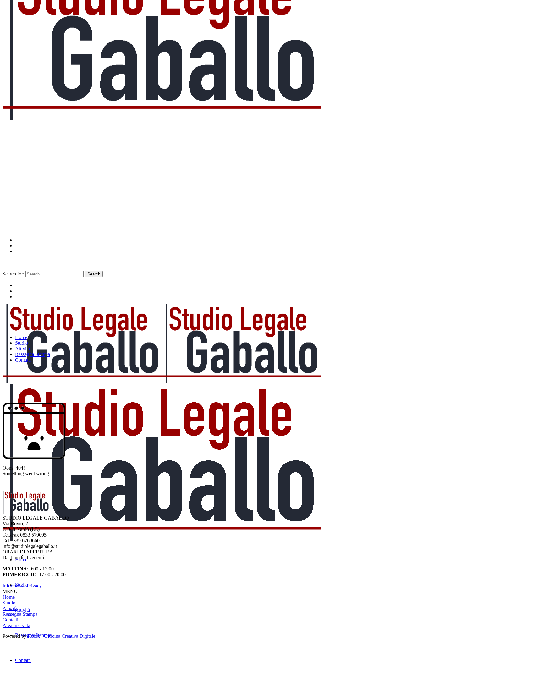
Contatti (10, 619)
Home (9, 597)
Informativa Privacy (22, 585)
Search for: (13, 273)
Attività (10, 608)
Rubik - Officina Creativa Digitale (61, 636)
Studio (9, 602)
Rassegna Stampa (20, 614)
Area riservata (16, 625)
